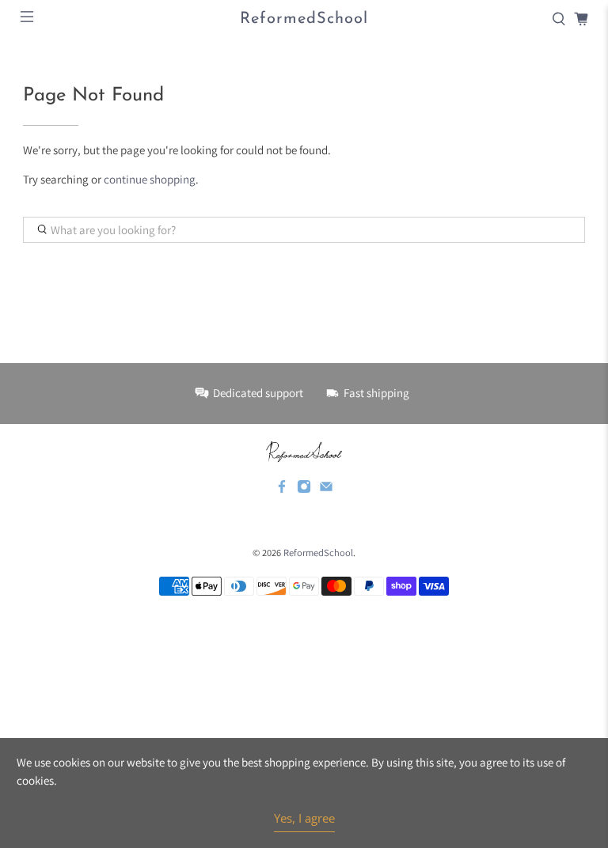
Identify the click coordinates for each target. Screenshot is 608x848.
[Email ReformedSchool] (326, 490)
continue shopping (150, 179)
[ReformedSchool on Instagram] (304, 490)
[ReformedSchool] (304, 452)
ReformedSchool (318, 552)
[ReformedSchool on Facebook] (282, 490)
